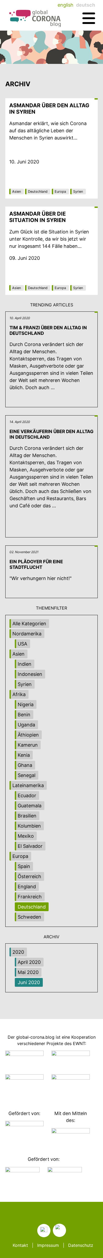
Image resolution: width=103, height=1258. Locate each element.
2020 (18, 952)
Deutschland (38, 192)
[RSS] (43, 1230)
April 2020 (29, 962)
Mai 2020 (28, 972)
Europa (60, 192)
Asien (16, 192)
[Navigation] (88, 18)
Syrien (78, 192)
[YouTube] (59, 1230)
